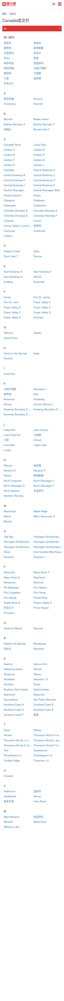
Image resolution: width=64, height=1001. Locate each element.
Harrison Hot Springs (15, 353)
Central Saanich (12, 195)
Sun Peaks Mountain (44, 699)
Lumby (7, 450)
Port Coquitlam (12, 592)
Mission (8, 521)
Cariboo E (39, 154)
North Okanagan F (43, 485)
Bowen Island (40, 119)
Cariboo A (9, 149)
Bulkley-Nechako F (44, 124)
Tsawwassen (40, 750)
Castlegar (9, 170)
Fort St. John (11, 302)
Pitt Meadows (11, 587)
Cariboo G (39, 160)
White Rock (39, 822)
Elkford (37, 277)
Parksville (9, 572)
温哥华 (7, 43)
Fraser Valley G (42, 312)
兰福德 (37, 73)
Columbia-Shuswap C (45, 210)
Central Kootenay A (44, 170)
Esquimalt (39, 282)
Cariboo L (38, 165)
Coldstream (39, 205)
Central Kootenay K (44, 185)
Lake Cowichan (12, 435)
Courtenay (9, 231)
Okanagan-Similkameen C (18, 541)
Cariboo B (39, 149)
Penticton (38, 582)
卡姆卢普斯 (39, 68)
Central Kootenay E (44, 175)
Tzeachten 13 (41, 760)
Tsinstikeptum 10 (42, 755)
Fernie (7, 297)
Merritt (7, 516)
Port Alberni (40, 587)
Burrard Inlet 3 (41, 129)
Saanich (8, 664)
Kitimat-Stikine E (42, 404)
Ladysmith (9, 430)
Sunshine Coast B (43, 704)
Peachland (39, 577)
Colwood (8, 220)
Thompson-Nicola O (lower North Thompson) (29, 745)
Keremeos (9, 399)
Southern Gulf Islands (16, 689)
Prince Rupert (41, 607)
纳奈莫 (37, 78)
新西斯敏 (38, 48)
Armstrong (9, 103)
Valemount (9, 791)
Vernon (37, 796)
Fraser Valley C (42, 302)
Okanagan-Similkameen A (47, 536)
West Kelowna (11, 817)
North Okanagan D (14, 485)
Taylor (7, 730)
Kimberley (39, 399)
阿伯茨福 (9, 68)
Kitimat (7, 404)
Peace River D (12, 577)
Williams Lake (11, 827)
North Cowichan (13, 480)
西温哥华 (38, 63)
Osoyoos (9, 557)
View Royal (39, 801)
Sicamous (9, 674)
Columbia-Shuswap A (16, 210)
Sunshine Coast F (14, 714)
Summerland (11, 699)
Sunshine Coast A (14, 704)
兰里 (6, 78)
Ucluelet (8, 776)
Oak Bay (8, 536)
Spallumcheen (41, 689)
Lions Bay (9, 445)
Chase (37, 195)
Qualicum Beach (13, 628)
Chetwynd (9, 200)
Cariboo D (9, 154)
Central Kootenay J (14, 185)
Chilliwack (39, 200)
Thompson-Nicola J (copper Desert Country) (28, 740)
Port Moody (10, 597)
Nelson (7, 475)
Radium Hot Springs (15, 643)
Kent (35, 394)
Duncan (37, 256)
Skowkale (9, 679)
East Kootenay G (13, 277)
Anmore (37, 98)
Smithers (9, 684)
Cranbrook (39, 231)
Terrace (8, 735)
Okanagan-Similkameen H (18, 547)
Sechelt (37, 669)
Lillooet (37, 440)
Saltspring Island (13, 669)
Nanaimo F (39, 470)
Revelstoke (39, 643)
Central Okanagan (14, 190)
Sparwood (9, 694)
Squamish (39, 694)
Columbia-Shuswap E (16, 215)
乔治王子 (9, 83)
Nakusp (8, 465)
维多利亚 (9, 63)
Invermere (9, 373)
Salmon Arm (40, 664)
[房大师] (9, 3)
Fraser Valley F (12, 312)
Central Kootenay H (44, 180)
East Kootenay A (13, 271)
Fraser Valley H (12, 317)
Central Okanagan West (46, 190)
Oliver (7, 552)
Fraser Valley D (12, 307)
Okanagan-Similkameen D (48, 541)
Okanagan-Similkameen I (47, 547)
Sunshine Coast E (43, 709)
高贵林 (7, 48)
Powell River (40, 597)
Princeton (9, 613)
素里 (36, 58)
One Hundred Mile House (47, 552)
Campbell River (12, 144)
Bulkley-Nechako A (14, 124)
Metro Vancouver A (44, 516)
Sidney (37, 674)
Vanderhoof (10, 796)
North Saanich (12, 490)
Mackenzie (10, 511)
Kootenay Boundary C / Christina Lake (25, 409)
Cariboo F (9, 160)
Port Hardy (39, 592)
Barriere (8, 119)
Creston (8, 236)
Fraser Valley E (41, 307)
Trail (6, 750)
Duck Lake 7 (11, 256)
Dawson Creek (12, 251)
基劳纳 (7, 73)
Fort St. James (41, 297)
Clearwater (10, 205)
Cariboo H (9, 165)
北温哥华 (9, 53)
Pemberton (10, 582)
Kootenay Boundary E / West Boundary (25, 414)
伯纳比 (37, 43)
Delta (7, 58)
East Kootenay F (42, 271)
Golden (37, 333)
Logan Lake (39, 445)
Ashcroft (38, 103)
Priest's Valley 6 (42, 602)
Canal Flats (39, 144)
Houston (8, 358)
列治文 (37, 53)
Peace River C (41, 572)
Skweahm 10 (40, 679)
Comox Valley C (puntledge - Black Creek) (27, 225)
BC (5, 28)
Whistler (8, 822)
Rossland (38, 648)
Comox (37, 220)
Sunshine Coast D (14, 709)
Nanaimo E (10, 470)
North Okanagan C (43, 480)
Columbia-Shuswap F (45, 215)
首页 (4, 13)
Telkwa (37, 730)
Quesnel (38, 628)
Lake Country (40, 430)
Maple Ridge (40, 511)
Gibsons (8, 333)
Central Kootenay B (14, 175)
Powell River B (12, 602)
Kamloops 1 (40, 389)
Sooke (36, 684)
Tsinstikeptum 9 (12, 755)
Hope (36, 353)
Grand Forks (11, 338)
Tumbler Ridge (12, 760)
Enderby (8, 282)
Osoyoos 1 (39, 557)
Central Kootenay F (14, 180)
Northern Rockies (13, 495)
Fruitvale (38, 317)
